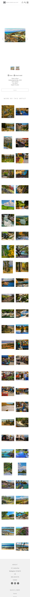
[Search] (25, 2)
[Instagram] (15, 583)
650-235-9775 (15, 577)
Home (15, 593)
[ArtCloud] (12, 583)
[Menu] (27, 2)
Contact (15, 580)
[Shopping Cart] (22, 2)
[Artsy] (18, 583)
